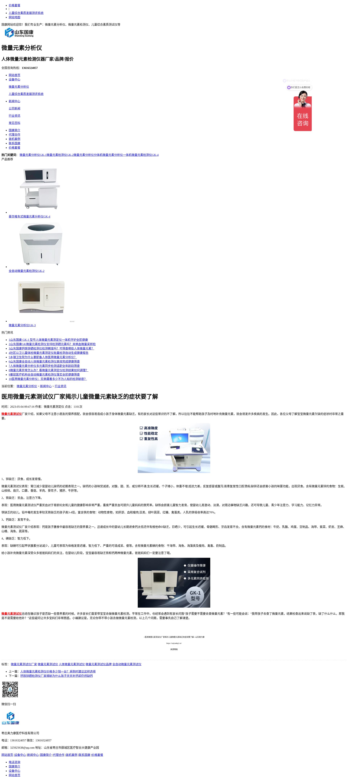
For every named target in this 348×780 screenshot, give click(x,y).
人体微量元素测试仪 (72, 664)
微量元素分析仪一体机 (117, 154)
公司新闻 (14, 108)
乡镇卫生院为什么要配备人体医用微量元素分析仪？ (43, 357)
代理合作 (14, 134)
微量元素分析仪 (19, 86)
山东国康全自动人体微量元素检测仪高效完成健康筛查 (44, 361)
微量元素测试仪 (48, 664)
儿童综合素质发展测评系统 (26, 13)
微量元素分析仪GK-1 (33, 154)
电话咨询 (14, 762)
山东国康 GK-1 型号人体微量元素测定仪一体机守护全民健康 (48, 339)
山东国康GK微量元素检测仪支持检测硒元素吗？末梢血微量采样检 (52, 344)
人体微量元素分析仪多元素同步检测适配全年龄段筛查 (44, 365)
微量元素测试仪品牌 (99, 664)
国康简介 (14, 130)
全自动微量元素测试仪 (126, 664)
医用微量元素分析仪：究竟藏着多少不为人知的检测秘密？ (48, 378)
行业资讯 (14, 115)
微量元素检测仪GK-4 (145, 154)
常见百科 (14, 123)
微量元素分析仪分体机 (88, 154)
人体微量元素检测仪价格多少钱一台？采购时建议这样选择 (58, 671)
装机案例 (14, 138)
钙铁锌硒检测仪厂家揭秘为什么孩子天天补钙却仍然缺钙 (56, 675)
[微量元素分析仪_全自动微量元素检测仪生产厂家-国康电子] (19, 37)
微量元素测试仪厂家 (24, 664)
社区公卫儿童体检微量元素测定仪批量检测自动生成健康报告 (48, 352)
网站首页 (14, 75)
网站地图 (14, 17)
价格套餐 (14, 5)
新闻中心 (14, 101)
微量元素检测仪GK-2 (60, 154)
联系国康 (14, 143)
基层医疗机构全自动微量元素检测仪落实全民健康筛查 (44, 374)
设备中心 (14, 79)
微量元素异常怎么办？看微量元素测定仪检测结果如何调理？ (48, 370)
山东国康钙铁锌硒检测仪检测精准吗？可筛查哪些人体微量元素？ (51, 348)
